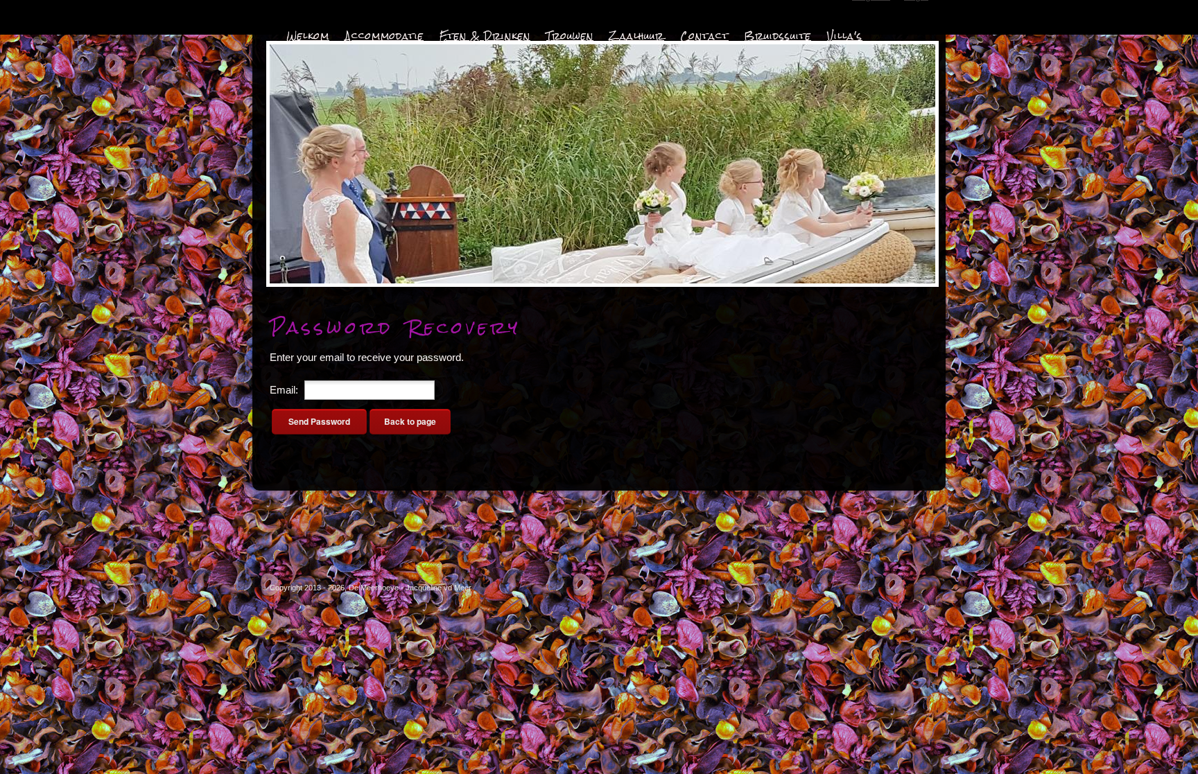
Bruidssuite (778, 36)
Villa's (844, 36)
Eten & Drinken (485, 36)
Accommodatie (384, 36)
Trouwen (569, 36)
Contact (704, 36)
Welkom (307, 36)
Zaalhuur (636, 36)
